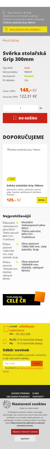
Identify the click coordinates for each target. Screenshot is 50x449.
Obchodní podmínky (18, 396)
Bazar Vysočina (15, 12)
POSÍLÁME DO (16, 299)
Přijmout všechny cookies (25, 432)
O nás (35, 393)
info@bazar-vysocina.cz (22, 328)
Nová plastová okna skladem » (25, 29)
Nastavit (25, 438)
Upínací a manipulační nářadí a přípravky (24, 19)
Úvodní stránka (20, 393)
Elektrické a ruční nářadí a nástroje (21, 15)
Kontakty (38, 396)
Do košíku (28, 118)
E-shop (28, 12)
